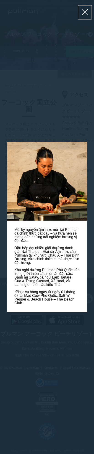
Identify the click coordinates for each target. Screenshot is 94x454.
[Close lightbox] (85, 12)
